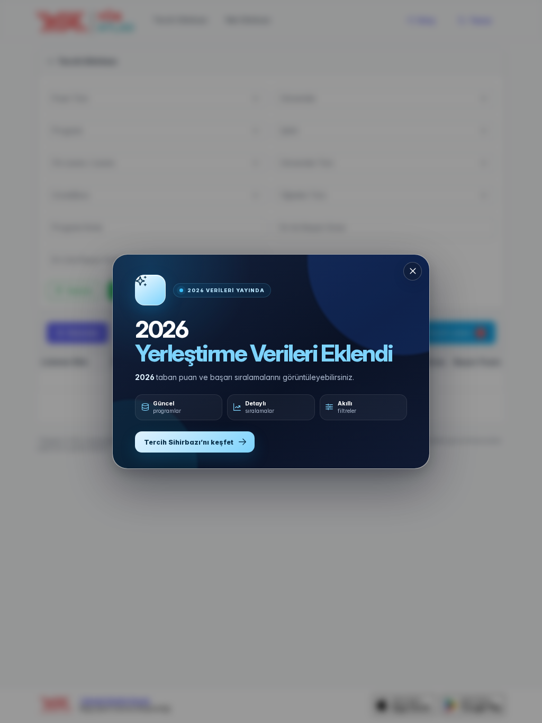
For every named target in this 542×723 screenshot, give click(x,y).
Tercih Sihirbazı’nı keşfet (188, 442)
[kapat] (412, 271)
